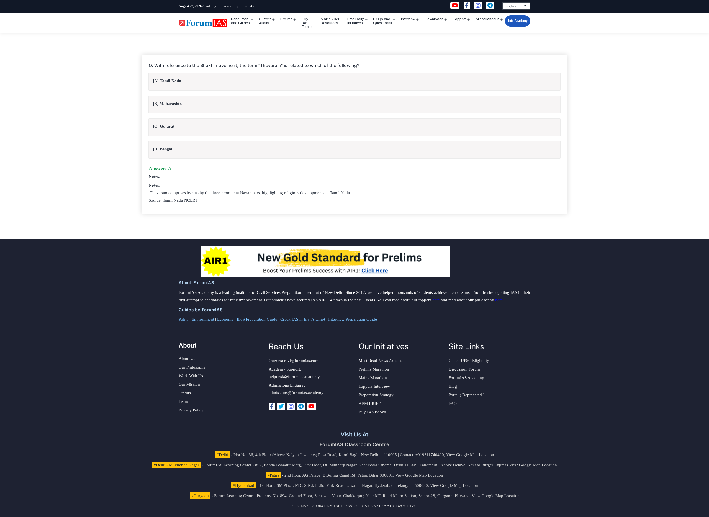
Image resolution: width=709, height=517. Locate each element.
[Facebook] (272, 406)
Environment (203, 319)
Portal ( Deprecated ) (466, 395)
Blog (453, 386)
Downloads (434, 19)
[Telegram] (301, 406)
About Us (187, 358)
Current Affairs (265, 21)
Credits (185, 393)
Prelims (286, 19)
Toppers (460, 19)
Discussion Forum (464, 369)
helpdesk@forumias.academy (294, 376)
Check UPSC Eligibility (469, 360)
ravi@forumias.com (301, 360)
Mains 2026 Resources (330, 21)
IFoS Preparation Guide (257, 319)
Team (183, 401)
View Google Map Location (470, 454)
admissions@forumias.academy (296, 392)
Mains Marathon (373, 377)
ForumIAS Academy (466, 377)
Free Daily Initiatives (355, 21)
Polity (184, 319)
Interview (408, 19)
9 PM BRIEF (370, 403)
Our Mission (189, 384)
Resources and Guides (240, 21)
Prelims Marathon (374, 369)
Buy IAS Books (307, 23)
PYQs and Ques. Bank (382, 21)
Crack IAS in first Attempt (302, 319)
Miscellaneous (487, 19)
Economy (225, 319)
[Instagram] (291, 406)
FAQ (453, 403)
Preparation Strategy (376, 395)
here (436, 300)
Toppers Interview (374, 386)
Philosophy (229, 6)
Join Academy (518, 21)
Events (248, 6)
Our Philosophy (192, 367)
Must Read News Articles (380, 360)
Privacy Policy (191, 410)
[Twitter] (281, 406)
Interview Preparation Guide (352, 319)
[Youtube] (311, 406)
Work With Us (191, 376)
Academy (209, 6)
